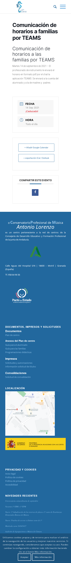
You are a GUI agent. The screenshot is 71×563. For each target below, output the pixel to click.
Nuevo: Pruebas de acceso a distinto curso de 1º (23, 520)
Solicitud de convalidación (18, 376)
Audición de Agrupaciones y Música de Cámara (23, 531)
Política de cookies (14, 477)
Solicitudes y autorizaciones (18, 362)
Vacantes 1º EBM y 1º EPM (15, 506)
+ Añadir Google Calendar (36, 147)
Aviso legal (10, 473)
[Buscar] (53, 6)
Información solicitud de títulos (20, 366)
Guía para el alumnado (16, 344)
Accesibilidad (11, 484)
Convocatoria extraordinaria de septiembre (21, 501)
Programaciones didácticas (18, 352)
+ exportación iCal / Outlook (36, 158)
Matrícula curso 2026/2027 (15, 526)
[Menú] (61, 6)
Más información (43, 557)
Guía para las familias (15, 348)
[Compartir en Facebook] (35, 192)
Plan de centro (12, 335)
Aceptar (24, 557)
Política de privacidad (15, 480)
